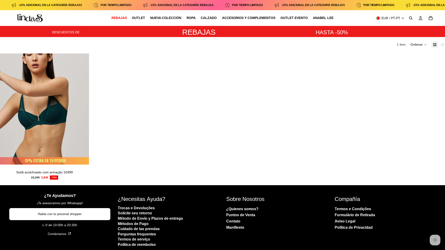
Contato (233, 221)
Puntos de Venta (240, 215)
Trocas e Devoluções (136, 208)
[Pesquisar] (411, 18)
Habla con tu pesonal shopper (60, 214)
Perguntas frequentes (137, 234)
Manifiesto (235, 227)
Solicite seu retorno (135, 213)
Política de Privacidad (354, 227)
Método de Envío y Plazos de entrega (150, 218)
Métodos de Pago (133, 224)
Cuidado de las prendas (139, 229)
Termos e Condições (353, 209)
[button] (418, 45)
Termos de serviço (134, 239)
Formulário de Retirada (355, 215)
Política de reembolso (137, 245)
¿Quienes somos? (242, 209)
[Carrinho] (431, 18)
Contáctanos (57, 234)
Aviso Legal (345, 221)
